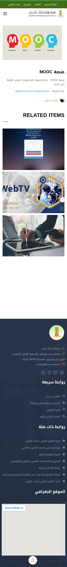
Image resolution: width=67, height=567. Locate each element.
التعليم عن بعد (53, 396)
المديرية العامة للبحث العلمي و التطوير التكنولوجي (35, 461)
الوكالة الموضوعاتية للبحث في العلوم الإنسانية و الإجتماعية (31, 474)
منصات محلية (51, 100)
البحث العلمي (14, 4)
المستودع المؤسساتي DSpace (45, 403)
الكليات (37, 4)
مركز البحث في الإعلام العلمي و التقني (41, 448)
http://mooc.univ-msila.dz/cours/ (32, 91)
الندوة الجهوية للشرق (49, 454)
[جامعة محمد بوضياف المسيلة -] (46, 13)
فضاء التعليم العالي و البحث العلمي (42, 481)
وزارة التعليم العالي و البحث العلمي (43, 441)
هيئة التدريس (50, 4)
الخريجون (27, 4)
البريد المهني (53, 410)
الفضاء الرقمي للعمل (50, 416)
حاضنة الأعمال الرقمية (49, 468)
